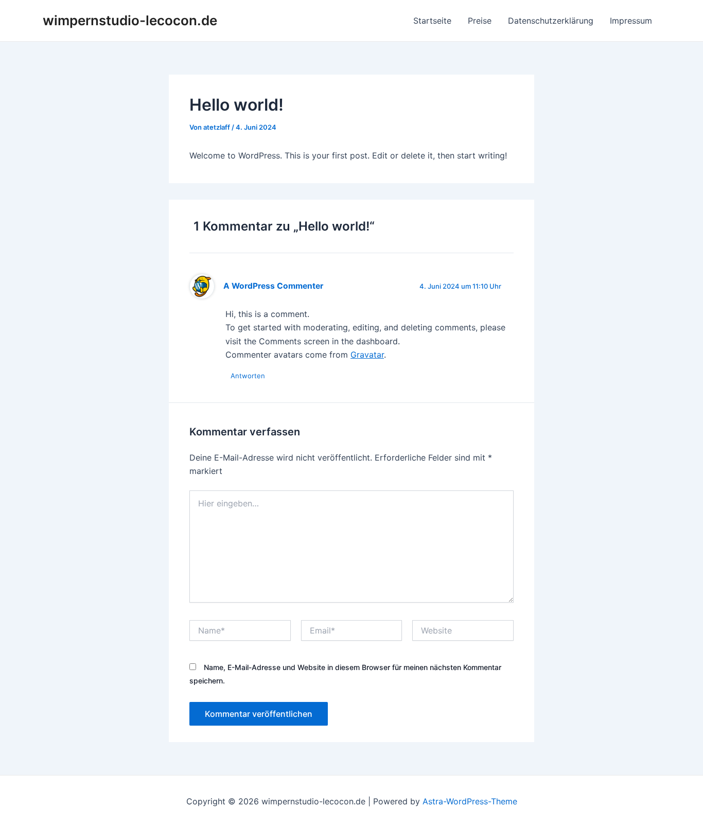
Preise (479, 20)
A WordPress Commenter (273, 286)
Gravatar (367, 354)
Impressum (631, 20)
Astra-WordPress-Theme (470, 801)
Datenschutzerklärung (550, 20)
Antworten (248, 376)
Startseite (432, 20)
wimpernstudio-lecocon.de (130, 20)
